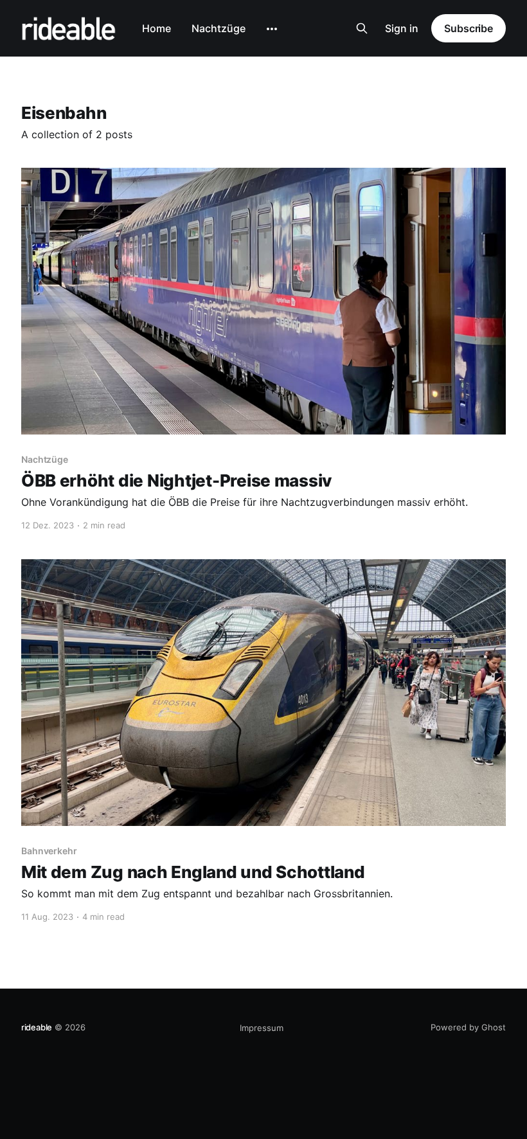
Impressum (261, 1028)
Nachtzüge (219, 28)
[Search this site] (362, 28)
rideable (36, 1027)
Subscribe (468, 28)
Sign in (401, 28)
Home (156, 28)
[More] (271, 29)
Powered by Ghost (468, 1027)
